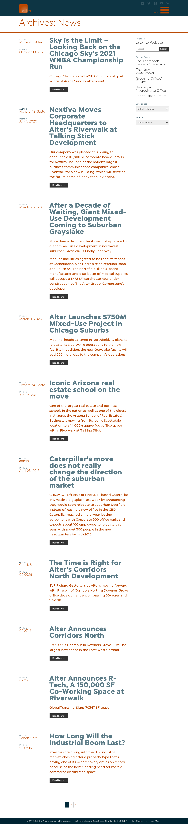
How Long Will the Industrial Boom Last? (87, 739)
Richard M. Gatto (32, 111)
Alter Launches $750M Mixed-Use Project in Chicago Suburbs (87, 324)
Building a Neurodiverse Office (151, 89)
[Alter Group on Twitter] (148, 4)
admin (24, 461)
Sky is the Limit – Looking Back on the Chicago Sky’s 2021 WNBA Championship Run (86, 54)
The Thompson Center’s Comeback (150, 63)
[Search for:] (147, 49)
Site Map (155, 821)
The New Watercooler (145, 71)
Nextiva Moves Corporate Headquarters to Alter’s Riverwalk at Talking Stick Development (83, 126)
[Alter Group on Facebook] (155, 4)
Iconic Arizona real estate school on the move (84, 390)
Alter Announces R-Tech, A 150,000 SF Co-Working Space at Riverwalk (86, 689)
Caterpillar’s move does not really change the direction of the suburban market (85, 472)
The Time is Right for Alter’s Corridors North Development (85, 570)
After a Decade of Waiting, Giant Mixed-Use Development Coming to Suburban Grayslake (88, 218)
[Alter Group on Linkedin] (142, 4)
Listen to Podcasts (150, 42)
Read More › (58, 90)
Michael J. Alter (30, 42)
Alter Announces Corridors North (78, 632)
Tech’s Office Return (151, 96)
